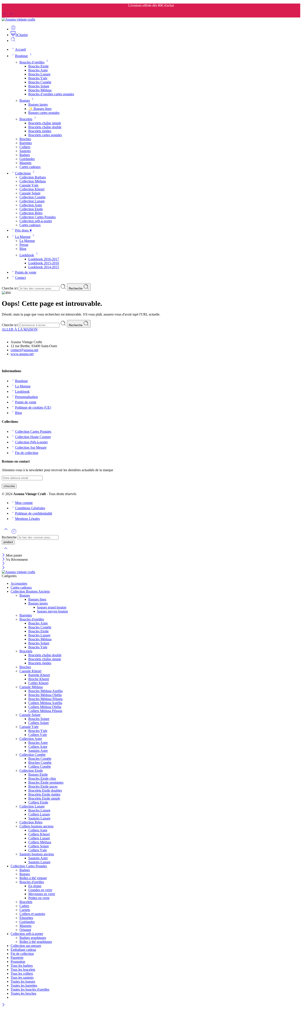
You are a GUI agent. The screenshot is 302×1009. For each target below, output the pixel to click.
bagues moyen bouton (52, 611)
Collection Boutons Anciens (30, 591)
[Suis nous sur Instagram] (11, 362)
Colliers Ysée (37, 735)
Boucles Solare (38, 86)
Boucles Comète (39, 82)
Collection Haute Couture (33, 437)
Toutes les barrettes (24, 985)
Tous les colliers (22, 973)
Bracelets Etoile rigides (44, 794)
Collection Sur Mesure (30, 447)
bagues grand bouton (51, 607)
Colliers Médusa (39, 842)
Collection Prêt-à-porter (31, 442)
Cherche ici (10, 288)
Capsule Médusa (31, 687)
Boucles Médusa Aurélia (45, 691)
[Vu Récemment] (14, 533)
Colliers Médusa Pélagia (45, 711)
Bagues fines (37, 599)
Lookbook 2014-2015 (43, 267)
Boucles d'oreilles (31, 619)
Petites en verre (39, 898)
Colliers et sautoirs (32, 914)
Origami (25, 930)
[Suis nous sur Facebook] (3, 362)
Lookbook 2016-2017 (43, 259)
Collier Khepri (38, 683)
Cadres (24, 906)
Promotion (18, 961)
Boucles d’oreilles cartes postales (51, 94)
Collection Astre (30, 205)
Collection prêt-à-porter (35, 221)
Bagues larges (38, 104)
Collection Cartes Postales (37, 217)
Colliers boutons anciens (36, 826)
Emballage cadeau (23, 950)
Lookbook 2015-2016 (43, 263)
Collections (23, 173)
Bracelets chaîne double (44, 127)
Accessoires (19, 583)
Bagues (24, 100)
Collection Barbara (32, 177)
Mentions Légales (27, 519)
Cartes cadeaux (30, 167)
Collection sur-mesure (26, 946)
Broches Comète (40, 762)
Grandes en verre (40, 890)
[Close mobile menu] (3, 568)
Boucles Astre (38, 70)
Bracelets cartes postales (45, 135)
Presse (23, 245)
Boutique (21, 56)
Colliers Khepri (39, 834)
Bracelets (25, 119)
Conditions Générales (30, 508)
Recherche (76, 288)
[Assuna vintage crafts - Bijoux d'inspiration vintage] (18, 19)
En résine (34, 886)
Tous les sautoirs (22, 977)
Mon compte (24, 503)
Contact (20, 278)
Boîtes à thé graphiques (35, 942)
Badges (24, 155)
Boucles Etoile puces (42, 786)
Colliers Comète (39, 766)
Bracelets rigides (39, 131)
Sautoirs (25, 151)
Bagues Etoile (38, 774)
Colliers (24, 147)
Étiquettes (26, 918)
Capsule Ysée (28, 185)
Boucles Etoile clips (42, 778)
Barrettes (25, 143)
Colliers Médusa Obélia (44, 707)
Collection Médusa (32, 181)
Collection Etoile (31, 209)
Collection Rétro (30, 213)
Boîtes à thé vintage (33, 878)
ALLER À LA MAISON (20, 329)
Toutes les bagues (23, 981)
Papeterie (17, 957)
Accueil (20, 49)
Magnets (25, 163)
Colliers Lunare (39, 814)
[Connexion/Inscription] (13, 29)
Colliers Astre (37, 747)
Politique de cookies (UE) (33, 407)
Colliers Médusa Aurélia (45, 703)
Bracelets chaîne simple (44, 123)
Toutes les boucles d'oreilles (30, 989)
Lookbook (26, 255)
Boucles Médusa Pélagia (45, 699)
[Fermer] (4, 555)
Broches (25, 139)
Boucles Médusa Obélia (45, 695)
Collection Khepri (31, 189)
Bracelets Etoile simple (44, 798)
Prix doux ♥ (23, 230)
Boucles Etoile (38, 66)
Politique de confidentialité (33, 513)
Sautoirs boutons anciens (36, 854)
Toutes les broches (23, 993)
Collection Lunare (32, 201)
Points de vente (25, 272)
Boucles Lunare (39, 74)
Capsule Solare (29, 193)
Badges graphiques (32, 938)
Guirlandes (27, 159)
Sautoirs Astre (38, 750)
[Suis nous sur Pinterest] (7, 362)
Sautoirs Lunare (39, 818)
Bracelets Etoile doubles (45, 790)
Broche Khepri (38, 679)
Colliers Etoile (38, 802)
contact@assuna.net (24, 350)
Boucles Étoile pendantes (45, 782)
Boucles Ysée (37, 78)
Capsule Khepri (30, 671)
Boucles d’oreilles (31, 62)
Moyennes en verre (41, 894)
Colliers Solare (38, 723)
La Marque (23, 237)
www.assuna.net (22, 354)
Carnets (24, 910)
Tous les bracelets (23, 969)
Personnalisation (26, 397)
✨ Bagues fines (40, 109)
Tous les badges (22, 965)
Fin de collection (26, 453)
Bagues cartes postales (43, 113)
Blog (22, 249)
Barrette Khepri (39, 675)
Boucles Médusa (40, 90)
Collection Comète (32, 197)
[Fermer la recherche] (6, 551)
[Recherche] (13, 40)
